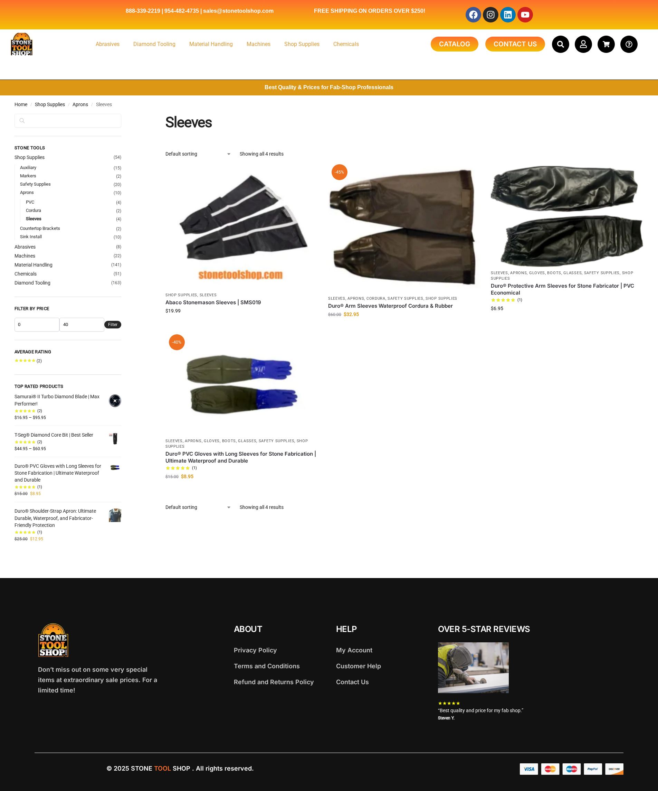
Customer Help (358, 666)
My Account (354, 650)
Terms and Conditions (267, 666)
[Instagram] (490, 14)
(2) (28, 361)
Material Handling (211, 44)
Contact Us (352, 682)
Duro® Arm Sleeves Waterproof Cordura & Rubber (390, 306)
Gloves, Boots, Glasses (555, 273)
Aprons (80, 104)
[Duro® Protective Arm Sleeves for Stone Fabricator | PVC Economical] (567, 216)
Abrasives (108, 44)
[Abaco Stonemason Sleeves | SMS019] (241, 227)
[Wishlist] (307, 176)
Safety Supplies (405, 298)
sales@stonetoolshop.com (238, 11)
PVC (30, 202)
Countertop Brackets (40, 228)
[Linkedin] (508, 14)
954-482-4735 (181, 11)
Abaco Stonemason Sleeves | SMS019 (213, 302)
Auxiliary (28, 167)
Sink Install (31, 236)
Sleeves (208, 295)
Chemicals (346, 44)
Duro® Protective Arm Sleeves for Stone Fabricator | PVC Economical (562, 289)
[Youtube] (525, 14)
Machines (258, 44)
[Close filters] (123, 118)
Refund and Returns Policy (274, 682)
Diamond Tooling (154, 44)
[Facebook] (473, 14)
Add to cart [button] (242, 325)
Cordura (375, 298)
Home (21, 104)
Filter (112, 324)
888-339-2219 (143, 11)
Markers (28, 175)
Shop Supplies (302, 44)
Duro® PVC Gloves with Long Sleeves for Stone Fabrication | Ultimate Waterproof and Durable (240, 457)
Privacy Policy (255, 650)
